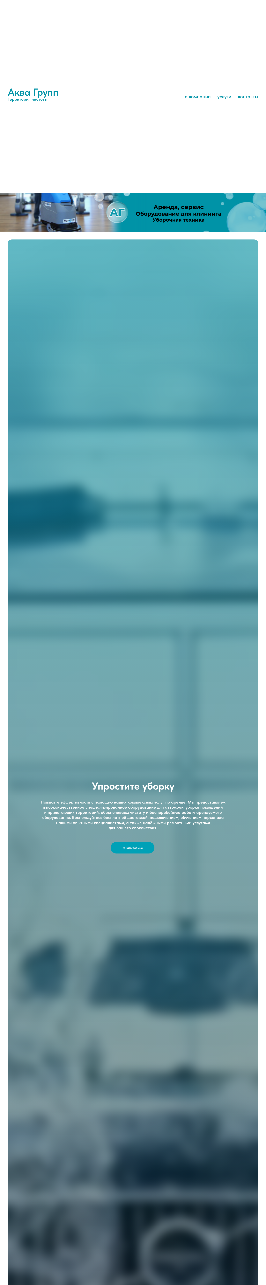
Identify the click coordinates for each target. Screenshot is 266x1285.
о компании (198, 96)
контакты (248, 96)
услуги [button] (224, 96)
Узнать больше (132, 848)
